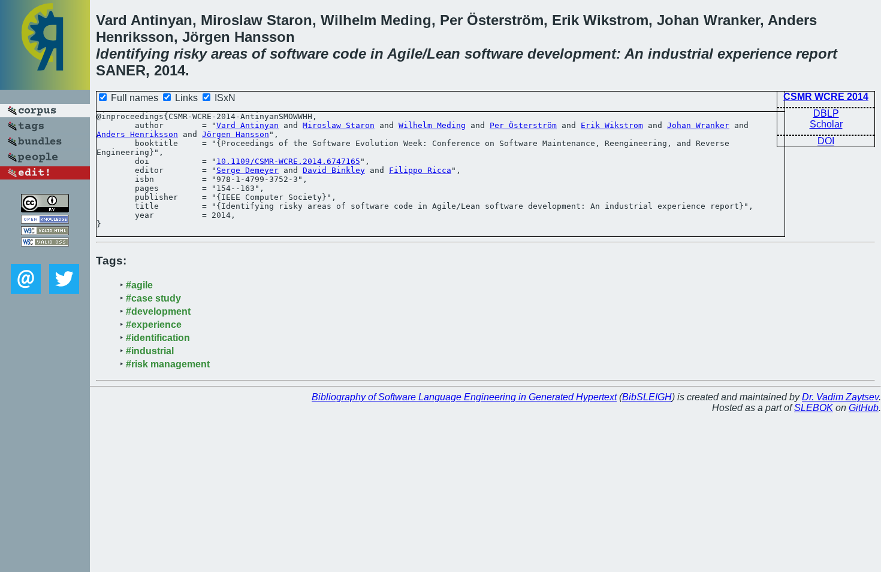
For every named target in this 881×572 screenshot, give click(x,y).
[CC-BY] (45, 209)
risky (190, 53)
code (349, 53)
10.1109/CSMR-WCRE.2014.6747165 (288, 161)
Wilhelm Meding (432, 125)
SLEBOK (813, 408)
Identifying (133, 53)
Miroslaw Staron (339, 125)
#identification (158, 338)
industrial (680, 53)
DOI (825, 141)
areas (229, 53)
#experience (154, 325)
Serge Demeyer (247, 170)
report (816, 53)
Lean (443, 53)
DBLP (826, 113)
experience (754, 53)
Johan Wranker (698, 125)
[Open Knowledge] (45, 220)
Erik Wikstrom (612, 125)
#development (158, 311)
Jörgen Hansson (235, 134)
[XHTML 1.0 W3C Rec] (45, 232)
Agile (405, 53)
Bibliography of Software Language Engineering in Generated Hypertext (464, 397)
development (571, 53)
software (299, 53)
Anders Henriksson (137, 134)
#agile (139, 285)
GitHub (864, 408)
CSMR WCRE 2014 (825, 97)
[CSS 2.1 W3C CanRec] (45, 255)
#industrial (150, 351)
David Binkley (334, 170)
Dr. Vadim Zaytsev (840, 397)
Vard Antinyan (247, 125)
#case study (153, 298)
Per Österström (523, 125)
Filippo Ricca (420, 170)
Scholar (826, 124)
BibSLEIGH (647, 397)
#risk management (168, 364)
